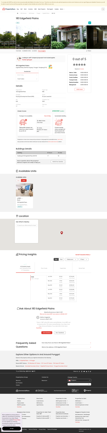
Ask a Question (47, 332)
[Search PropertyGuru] (89, 384)
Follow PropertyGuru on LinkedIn (86, 371)
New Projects (41, 9)
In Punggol (32, 360)
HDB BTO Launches (21, 404)
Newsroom (44, 380)
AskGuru (19, 400)
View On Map (47, 116)
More (61, 9)
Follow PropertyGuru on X (88, 371)
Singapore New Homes (23, 412)
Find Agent (50, 9)
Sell (21, 9)
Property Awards (41, 390)
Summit (60, 390)
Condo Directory (40, 400)
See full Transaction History (83, 254)
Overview (18, 51)
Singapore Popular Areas (82, 412)
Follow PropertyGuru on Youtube (84, 371)
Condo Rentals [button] (78, 403)
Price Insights (42, 51)
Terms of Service (33, 429)
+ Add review (79, 89)
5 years (82, 259)
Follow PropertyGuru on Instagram (82, 371)
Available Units (26, 51)
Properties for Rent (80, 398)
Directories (40, 398)
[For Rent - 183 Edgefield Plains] (24, 189)
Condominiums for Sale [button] (61, 403)
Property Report (75, 390)
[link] (40, 58)
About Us (18, 380)
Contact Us (45, 377)
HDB (35, 9)
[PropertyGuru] (8, 9)
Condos (30, 9)
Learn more (59, 139)
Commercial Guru (22, 390)
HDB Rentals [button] (78, 400)
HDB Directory (39, 403)
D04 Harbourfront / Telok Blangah (82, 414)
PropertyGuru (21, 398)
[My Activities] (103, 9)
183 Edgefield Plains (22, 202)
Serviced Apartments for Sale (62, 404)
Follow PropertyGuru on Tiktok (90, 371)
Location (34, 51)
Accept (11, 428)
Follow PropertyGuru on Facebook (79, 371)
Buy (18, 9)
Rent (25, 9)
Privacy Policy (16, 420)
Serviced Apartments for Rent (81, 404)
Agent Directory (40, 404)
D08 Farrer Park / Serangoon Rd (82, 420)
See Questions (60, 332)
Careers (18, 385)
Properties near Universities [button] (62, 416)
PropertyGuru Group (22, 377)
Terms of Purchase (52, 429)
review (82, 69)
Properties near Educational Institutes (62, 413)
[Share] (89, 22)
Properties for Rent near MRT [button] (43, 418)
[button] (61, 232)
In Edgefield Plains (24, 360)
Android (29, 371)
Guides (57, 9)
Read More (39, 328)
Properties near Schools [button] (61, 418)
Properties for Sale (61, 398)
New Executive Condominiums (23, 416)
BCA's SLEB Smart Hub (53, 141)
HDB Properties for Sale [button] (61, 400)
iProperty (87, 390)
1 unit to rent (20, 79)
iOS (34, 371)
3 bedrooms (70, 259)
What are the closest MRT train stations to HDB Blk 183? (53, 314)
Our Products (19, 382)
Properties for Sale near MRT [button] (43, 416)
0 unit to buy (20, 75)
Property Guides (20, 403)
